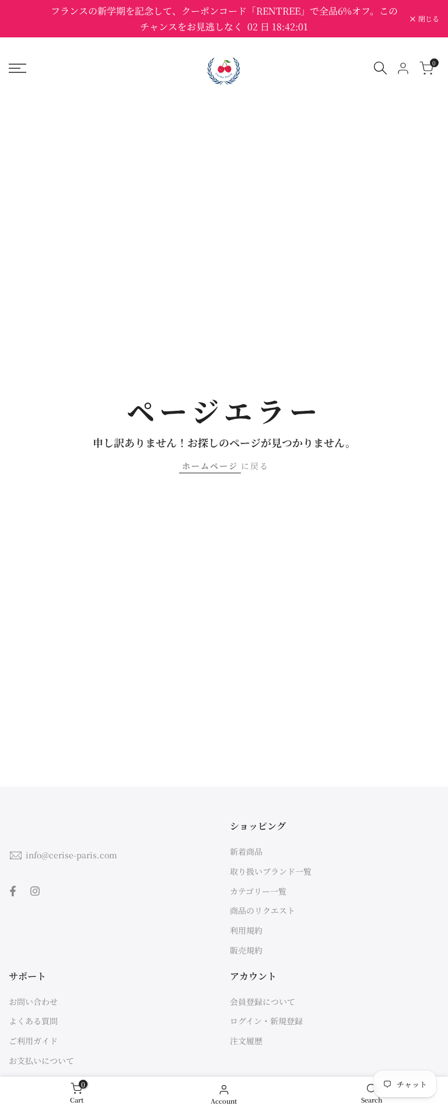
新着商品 (246, 851)
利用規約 (246, 930)
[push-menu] (17, 68)
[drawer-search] (380, 68)
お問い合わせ (33, 1001)
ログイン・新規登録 (266, 1021)
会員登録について (262, 1001)
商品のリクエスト (262, 910)
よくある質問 (33, 1021)
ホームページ (210, 466)
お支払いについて (41, 1060)
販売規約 (246, 950)
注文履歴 (246, 1040)
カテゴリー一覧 (258, 891)
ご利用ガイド (33, 1040)
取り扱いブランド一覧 (271, 871)
